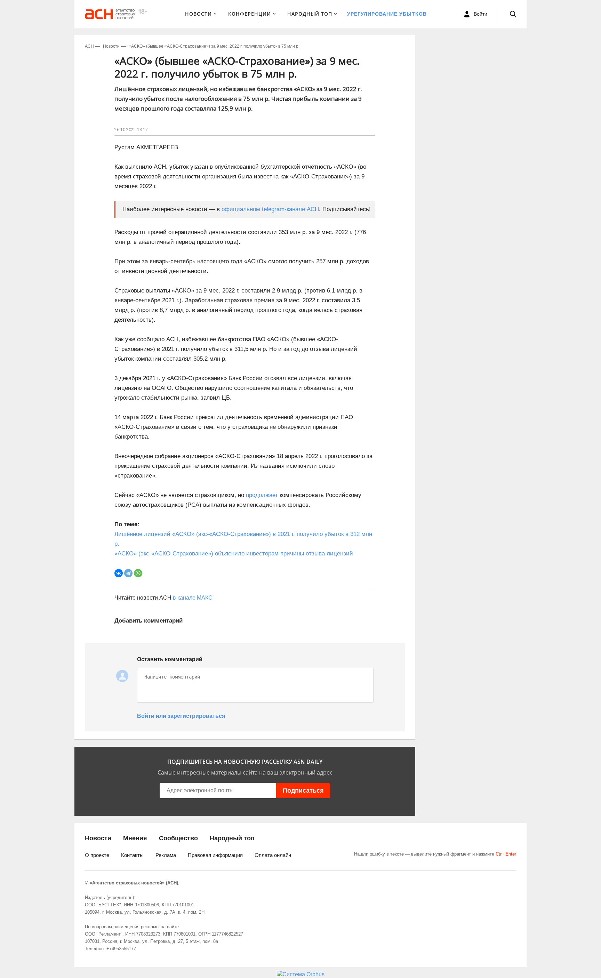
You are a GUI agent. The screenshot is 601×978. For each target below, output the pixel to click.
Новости (198, 13)
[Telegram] (128, 573)
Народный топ (232, 838)
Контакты (132, 855)
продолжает (262, 495)
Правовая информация (215, 855)
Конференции (249, 13)
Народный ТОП (309, 13)
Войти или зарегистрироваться (181, 716)
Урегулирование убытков (387, 14)
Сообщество (178, 838)
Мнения (135, 838)
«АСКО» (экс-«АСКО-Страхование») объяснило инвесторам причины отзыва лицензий (233, 553)
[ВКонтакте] (118, 573)
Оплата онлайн (273, 855)
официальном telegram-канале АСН (270, 209)
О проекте (97, 855)
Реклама (165, 855)
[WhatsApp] (138, 573)
